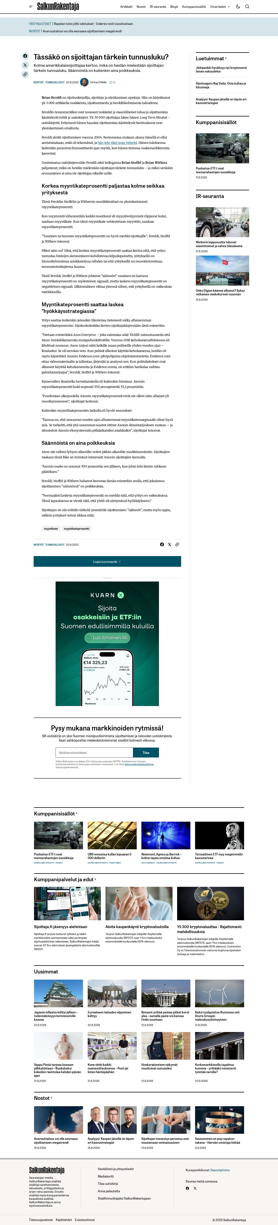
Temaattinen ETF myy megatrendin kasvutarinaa (219, 856)
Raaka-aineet (115, 863)
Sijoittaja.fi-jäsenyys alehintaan (60, 926)
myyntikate (51, 528)
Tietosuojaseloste (41, 1219)
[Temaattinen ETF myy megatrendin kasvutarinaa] (219, 835)
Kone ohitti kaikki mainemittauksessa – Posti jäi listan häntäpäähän (108, 1068)
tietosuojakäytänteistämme (139, 764)
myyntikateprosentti (76, 528)
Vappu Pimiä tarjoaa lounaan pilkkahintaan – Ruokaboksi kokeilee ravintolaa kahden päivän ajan (57, 1070)
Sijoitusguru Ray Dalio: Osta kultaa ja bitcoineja (221, 85)
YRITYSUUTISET (40, 23)
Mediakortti (106, 1176)
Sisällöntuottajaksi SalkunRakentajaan (124, 1198)
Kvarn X (59, 863)
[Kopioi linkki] (25, 74)
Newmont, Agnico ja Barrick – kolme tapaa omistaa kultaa (161, 856)
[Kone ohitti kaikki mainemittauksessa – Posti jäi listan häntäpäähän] (112, 1046)
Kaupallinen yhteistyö (44, 863)
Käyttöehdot (64, 1219)
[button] (31, 6)
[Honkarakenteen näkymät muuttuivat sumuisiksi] (165, 1046)
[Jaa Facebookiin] (25, 56)
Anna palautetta (109, 1190)
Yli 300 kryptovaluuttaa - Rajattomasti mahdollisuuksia (209, 929)
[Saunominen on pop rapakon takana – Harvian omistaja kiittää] (219, 1120)
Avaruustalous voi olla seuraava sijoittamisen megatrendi (82, 31)
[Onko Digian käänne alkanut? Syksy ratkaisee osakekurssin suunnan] (222, 271)
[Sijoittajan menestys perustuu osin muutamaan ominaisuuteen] (165, 1120)
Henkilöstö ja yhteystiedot (116, 1168)
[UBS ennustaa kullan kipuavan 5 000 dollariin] (112, 835)
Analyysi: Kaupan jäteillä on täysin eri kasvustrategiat (221, 101)
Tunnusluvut (55, 82)
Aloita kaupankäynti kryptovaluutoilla (137, 926)
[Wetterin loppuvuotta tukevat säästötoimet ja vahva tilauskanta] (222, 222)
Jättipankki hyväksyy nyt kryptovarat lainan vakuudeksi (221, 69)
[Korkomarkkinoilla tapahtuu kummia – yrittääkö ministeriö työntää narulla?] (219, 1046)
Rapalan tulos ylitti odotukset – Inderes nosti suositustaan (93, 23)
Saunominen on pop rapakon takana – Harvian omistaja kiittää (217, 1140)
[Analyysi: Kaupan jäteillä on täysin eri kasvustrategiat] (112, 1120)
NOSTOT (34, 31)
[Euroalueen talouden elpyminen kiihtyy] (112, 993)
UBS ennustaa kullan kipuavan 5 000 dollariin (109, 856)
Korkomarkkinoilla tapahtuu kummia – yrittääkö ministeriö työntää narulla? (215, 1068)
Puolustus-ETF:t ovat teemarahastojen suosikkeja (215, 170)
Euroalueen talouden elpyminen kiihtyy (109, 1014)
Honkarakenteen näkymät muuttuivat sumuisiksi (159, 1066)
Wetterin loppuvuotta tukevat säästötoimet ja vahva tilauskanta (219, 244)
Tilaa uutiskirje (108, 1183)
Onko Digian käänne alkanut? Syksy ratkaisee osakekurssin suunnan (220, 292)
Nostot (39, 82)
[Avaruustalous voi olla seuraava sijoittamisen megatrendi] (58, 1120)
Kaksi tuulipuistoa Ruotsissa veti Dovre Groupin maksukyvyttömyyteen (217, 1015)
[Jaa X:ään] (25, 65)
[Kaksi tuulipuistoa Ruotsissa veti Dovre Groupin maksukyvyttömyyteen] (219, 993)
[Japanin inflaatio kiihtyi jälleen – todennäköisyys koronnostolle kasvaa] (58, 993)
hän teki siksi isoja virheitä (117, 143)
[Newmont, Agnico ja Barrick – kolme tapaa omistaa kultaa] (165, 835)
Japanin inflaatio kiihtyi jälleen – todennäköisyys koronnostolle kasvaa (56, 1015)
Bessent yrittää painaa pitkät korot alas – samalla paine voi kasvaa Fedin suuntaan (165, 1015)
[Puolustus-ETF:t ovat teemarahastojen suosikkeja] (222, 148)
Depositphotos (220, 1170)
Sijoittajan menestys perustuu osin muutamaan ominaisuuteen (165, 1140)
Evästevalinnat (85, 1219)
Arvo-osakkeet (148, 863)
